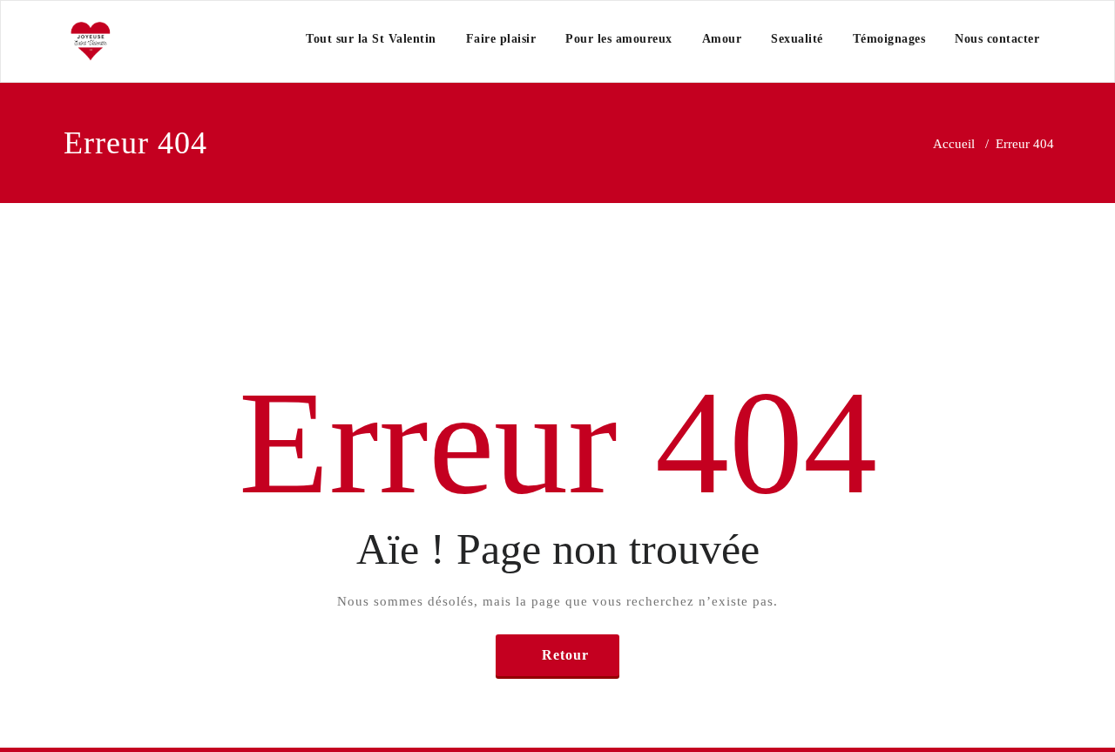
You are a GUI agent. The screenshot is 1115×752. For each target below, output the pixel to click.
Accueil (954, 144)
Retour (565, 654)
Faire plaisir (501, 38)
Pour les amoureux (618, 38)
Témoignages (889, 38)
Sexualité (797, 38)
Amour (722, 38)
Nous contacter (997, 38)
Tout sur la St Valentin (371, 38)
